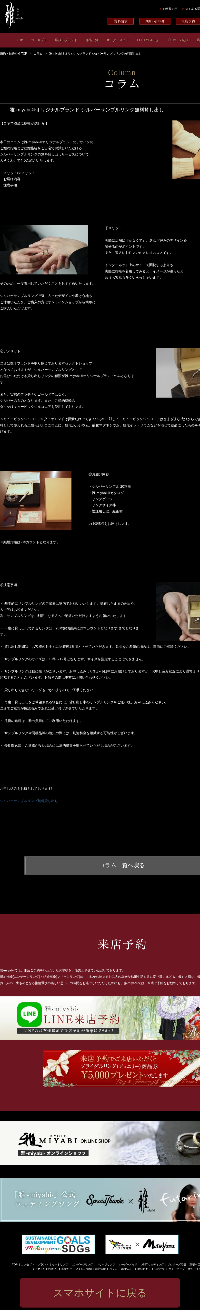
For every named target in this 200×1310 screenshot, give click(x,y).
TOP (20, 40)
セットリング (60, 1264)
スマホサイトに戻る (100, 1292)
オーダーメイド (118, 40)
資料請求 (126, 1268)
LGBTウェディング (152, 1264)
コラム (38, 53)
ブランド (43, 1264)
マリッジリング (105, 1264)
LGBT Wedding (147, 40)
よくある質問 (84, 1268)
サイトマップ (177, 1268)
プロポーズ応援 (177, 40)
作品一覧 (92, 40)
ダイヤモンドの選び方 (45, 1268)
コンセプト (39, 40)
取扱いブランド (66, 40)
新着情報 (100, 1268)
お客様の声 (170, 9)
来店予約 (159, 1268)
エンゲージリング (82, 1264)
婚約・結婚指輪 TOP (13, 53)
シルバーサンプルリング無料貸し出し (29, 801)
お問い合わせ (143, 1268)
